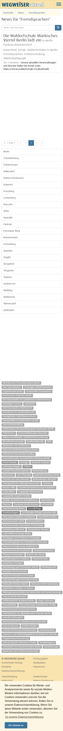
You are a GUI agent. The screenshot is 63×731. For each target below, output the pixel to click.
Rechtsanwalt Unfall (13, 521)
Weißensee (9, 297)
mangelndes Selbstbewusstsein (19, 416)
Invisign (24, 462)
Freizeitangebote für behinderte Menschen (25, 542)
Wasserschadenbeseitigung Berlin (20, 450)
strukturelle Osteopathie (38, 391)
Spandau (7, 251)
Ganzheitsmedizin (47, 517)
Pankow (7, 224)
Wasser (6, 504)
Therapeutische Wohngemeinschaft (21, 483)
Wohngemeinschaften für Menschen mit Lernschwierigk (32, 592)
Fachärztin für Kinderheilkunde (18, 412)
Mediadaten (39, 663)
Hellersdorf (9, 171)
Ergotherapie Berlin (12, 391)
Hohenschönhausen (13, 178)
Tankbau (47, 483)
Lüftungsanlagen (11, 467)
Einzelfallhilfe (9, 605)
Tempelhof (8, 264)
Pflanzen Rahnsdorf (13, 555)
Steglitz (7, 257)
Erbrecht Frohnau (40, 462)
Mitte (6, 211)
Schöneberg (9, 244)
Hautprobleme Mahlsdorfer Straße (20, 420)
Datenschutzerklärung (13, 671)
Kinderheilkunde (35, 441)
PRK (49, 441)
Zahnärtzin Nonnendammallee (18, 454)
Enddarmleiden (29, 626)
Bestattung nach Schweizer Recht (20, 567)
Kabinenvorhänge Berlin (46, 475)
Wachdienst (47, 500)
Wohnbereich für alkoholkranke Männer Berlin (26, 613)
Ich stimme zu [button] (16, 725)
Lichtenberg (9, 198)
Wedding (7, 290)
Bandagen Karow (12, 404)
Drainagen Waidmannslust (37, 387)
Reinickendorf (10, 237)
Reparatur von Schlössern (16, 446)
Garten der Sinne (35, 555)
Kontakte (6, 667)
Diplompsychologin (12, 563)
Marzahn (8, 204)
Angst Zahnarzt (46, 601)
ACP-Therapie (24, 475)
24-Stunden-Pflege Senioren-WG (39, 513)
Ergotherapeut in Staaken (16, 559)
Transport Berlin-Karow (26, 504)
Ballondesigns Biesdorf (44, 479)
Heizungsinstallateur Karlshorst (19, 517)
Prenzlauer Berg (11, 231)
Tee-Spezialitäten (12, 387)
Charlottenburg (11, 158)
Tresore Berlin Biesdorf (14, 596)
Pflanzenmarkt (40, 559)
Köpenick (8, 185)
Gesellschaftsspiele (13, 617)
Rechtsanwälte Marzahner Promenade (23, 525)
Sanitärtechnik (47, 630)
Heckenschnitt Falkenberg (44, 584)
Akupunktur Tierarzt (38, 529)
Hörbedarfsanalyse (43, 550)
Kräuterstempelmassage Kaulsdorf (37, 487)
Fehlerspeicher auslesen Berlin (18, 601)
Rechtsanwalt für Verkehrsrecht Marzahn (24, 622)
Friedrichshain (10, 165)
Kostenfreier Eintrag (12, 663)
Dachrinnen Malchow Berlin (17, 395)
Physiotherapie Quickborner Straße (38, 605)
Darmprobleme (35, 521)
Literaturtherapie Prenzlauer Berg (20, 580)
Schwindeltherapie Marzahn (32, 433)
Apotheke (30, 404)
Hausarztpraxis (10, 626)
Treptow (7, 277)
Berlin (6, 152)
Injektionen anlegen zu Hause (18, 588)
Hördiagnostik (49, 567)
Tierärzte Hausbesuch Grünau (18, 575)
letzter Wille (9, 487)
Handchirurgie (51, 647)
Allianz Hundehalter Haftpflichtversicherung (25, 437)
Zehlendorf (8, 310)
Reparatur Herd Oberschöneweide (20, 651)
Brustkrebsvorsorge (13, 441)
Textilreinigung (47, 643)
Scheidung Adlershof (13, 529)
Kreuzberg (8, 191)
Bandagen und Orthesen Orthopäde (21, 538)
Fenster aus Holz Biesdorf (16, 479)
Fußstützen (9, 433)
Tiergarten (8, 271)
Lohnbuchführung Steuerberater (19, 630)
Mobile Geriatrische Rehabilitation (20, 500)
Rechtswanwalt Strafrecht (16, 550)
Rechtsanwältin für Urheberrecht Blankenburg (27, 399)
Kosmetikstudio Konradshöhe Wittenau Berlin (26, 458)
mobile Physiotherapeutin (16, 471)
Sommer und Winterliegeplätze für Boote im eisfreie (30, 634)
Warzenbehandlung (13, 425)
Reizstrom (8, 475)
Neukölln (7, 218)
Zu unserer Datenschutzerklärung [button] (24, 717)
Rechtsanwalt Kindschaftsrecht (19, 609)
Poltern (27, 467)
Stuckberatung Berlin (14, 508)
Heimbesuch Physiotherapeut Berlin (21, 383)
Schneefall (47, 504)
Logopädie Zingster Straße (16, 496)
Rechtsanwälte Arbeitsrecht (17, 408)
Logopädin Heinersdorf (30, 492)
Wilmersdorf (9, 304)
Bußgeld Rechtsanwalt (14, 571)
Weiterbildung (40, 471)
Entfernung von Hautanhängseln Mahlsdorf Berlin (28, 429)
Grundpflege (34, 508)
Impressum (39, 667)
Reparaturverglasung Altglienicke (20, 546)
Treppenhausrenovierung (16, 638)
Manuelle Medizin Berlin (15, 584)
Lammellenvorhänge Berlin (17, 534)
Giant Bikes (9, 492)
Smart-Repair (10, 462)
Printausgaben (40, 659)
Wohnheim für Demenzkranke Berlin (22, 647)
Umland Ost (9, 284)
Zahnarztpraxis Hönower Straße (19, 643)
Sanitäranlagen (10, 513)
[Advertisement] (31, 105)
